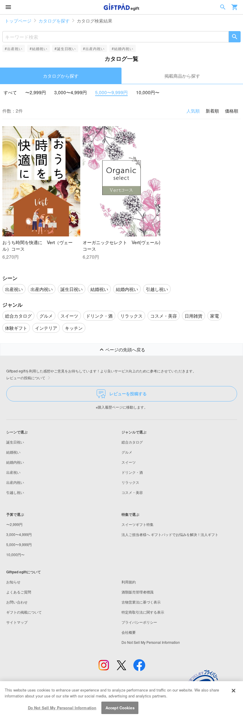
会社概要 (129, 632)
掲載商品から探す (182, 75)
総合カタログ (132, 441)
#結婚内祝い (122, 48)
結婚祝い (13, 451)
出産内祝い (15, 482)
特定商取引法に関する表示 (143, 611)
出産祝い (13, 472)
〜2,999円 (35, 92)
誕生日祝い (15, 441)
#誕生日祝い (65, 48)
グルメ (127, 451)
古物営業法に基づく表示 (141, 601)
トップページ (18, 20)
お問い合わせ (17, 601)
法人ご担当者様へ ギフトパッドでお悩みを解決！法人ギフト (170, 534)
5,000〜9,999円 (111, 92)
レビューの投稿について (25, 377)
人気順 (193, 110)
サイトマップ (17, 622)
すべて (10, 92)
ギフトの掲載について (24, 611)
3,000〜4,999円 (70, 92)
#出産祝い (14, 48)
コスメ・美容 (132, 492)
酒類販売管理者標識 (138, 591)
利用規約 (129, 581)
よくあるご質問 (18, 591)
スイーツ (129, 462)
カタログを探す (54, 20)
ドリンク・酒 (132, 472)
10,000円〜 (147, 92)
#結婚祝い (38, 48)
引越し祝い (15, 492)
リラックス (130, 482)
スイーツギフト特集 (138, 524)
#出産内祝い (94, 48)
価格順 (231, 110)
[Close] (233, 690)
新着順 (212, 110)
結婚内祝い (15, 462)
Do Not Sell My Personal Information (62, 707)
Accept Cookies (120, 707)
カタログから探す (61, 75)
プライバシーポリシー (139, 622)
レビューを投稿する (128, 393)
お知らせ (13, 581)
